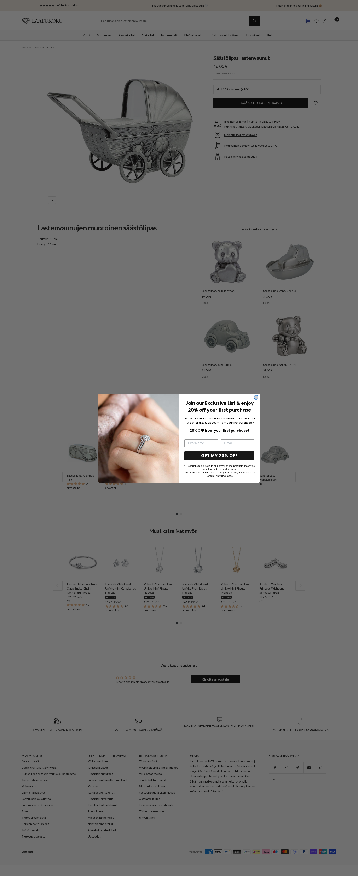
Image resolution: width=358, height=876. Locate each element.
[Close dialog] (256, 397)
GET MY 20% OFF (219, 456)
